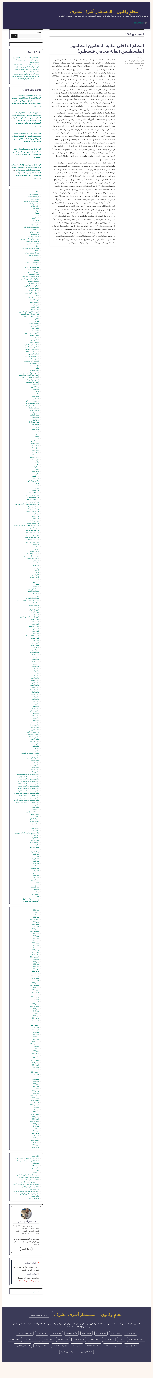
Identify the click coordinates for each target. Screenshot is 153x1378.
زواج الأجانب (35, 490)
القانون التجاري (34, 328)
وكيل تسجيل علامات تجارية (31, 901)
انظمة (37, 368)
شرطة (37, 546)
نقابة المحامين (35, 880)
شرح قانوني (35, 544)
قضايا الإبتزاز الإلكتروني (23, 1346)
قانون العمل (35, 624)
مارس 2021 (35, 940)
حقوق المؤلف (35, 445)
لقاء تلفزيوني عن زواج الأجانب (30, 1182)
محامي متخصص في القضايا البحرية (28, 779)
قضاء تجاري (35, 647)
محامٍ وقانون (35, 746)
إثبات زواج (36, 220)
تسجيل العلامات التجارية (136, 1339)
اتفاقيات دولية (35, 225)
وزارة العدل (35, 889)
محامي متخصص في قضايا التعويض (28, 798)
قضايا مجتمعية (35, 661)
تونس (37, 427)
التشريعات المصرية (33, 281)
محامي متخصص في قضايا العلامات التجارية (26, 800)
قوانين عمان (35, 708)
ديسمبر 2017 (35, 1025)
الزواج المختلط (34, 309)
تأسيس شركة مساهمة (32, 382)
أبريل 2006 (36, 1131)
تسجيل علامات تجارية (32, 403)
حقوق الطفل (35, 443)
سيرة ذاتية (36, 1172)
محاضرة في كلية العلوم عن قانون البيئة (27, 1194)
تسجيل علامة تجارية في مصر (30, 406)
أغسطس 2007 (34, 1105)
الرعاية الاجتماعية (34, 302)
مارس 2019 (35, 990)
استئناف (36, 251)
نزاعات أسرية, (35, 852)
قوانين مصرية (35, 723)
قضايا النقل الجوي (86, 1352)
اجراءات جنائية (34, 234)
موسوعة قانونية (34, 847)
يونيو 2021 (36, 936)
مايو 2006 (36, 1128)
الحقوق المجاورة (34, 290)
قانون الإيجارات (34, 619)
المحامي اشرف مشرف (32, 349)
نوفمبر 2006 (35, 1117)
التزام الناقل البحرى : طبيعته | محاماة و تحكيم (27, 149)
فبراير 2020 (35, 971)
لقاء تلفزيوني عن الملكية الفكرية (29, 1180)
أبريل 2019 (36, 987)
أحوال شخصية (35, 211)
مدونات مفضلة (34, 814)
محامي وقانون (48, 1339)
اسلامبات (36, 258)
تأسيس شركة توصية (33, 380)
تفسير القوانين (34, 415)
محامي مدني (35, 805)
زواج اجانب (36, 488)
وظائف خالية (35, 894)
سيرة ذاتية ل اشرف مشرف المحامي (28, 1175)
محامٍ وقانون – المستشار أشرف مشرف (104, 11)
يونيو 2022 (36, 922)
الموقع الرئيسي (109, 1339)
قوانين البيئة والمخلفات (60, 1346)
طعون (37, 572)
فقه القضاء (36, 603)
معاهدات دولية (35, 828)
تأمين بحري (35, 384)
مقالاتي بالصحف (34, 831)
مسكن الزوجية (34, 824)
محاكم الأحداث (34, 739)
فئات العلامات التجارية (32, 598)
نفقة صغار (36, 873)
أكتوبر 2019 (35, 980)
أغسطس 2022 (34, 919)
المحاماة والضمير (15, 1339)
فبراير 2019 (35, 992)
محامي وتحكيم (94, 1339)
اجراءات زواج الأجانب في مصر (30, 239)
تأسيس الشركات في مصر (31, 373)
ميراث (37, 849)
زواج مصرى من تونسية (32, 530)
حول (38, 1170)
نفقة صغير (36, 875)
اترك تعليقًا (140, 68)
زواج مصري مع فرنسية (32, 535)
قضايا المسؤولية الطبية (68, 1352)
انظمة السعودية (34, 370)
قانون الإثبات (35, 615)
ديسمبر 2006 (35, 1114)
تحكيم (37, 394)
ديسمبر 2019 (35, 976)
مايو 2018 (36, 1013)
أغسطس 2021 (34, 931)
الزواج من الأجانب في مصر (31, 316)
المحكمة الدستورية (33, 354)
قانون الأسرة (35, 612)
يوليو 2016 (36, 1046)
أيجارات (37, 215)
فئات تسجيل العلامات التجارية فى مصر (27, 600)
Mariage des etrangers (31, 201)
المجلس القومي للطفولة (31, 344)
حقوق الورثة (35, 450)
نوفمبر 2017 (35, 1027)
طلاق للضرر (35, 575)
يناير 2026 (36, 910)
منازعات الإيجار (34, 840)
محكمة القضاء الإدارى (32, 812)
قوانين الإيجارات (63, 1339)
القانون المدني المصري (32, 333)
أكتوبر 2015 (35, 1065)
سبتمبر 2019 (35, 983)
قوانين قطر (35, 713)
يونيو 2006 (36, 1126)
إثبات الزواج (35, 218)
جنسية (37, 436)
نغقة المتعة (36, 854)
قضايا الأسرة (35, 650)
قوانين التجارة (35, 680)
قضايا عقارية (35, 659)
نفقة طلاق (36, 878)
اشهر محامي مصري (33, 269)
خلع (38, 464)
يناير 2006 (36, 1138)
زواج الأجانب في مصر (32, 495)
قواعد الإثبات (35, 669)
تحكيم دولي (35, 396)
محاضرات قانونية (34, 737)
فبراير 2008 (35, 1098)
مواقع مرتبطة (35, 1196)
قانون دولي (35, 640)
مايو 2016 (36, 1048)
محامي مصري (77, 1346)
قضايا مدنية (35, 664)
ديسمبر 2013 (35, 1088)
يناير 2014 (36, 1086)
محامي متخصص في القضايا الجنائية (28, 784)
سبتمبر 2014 (35, 1079)
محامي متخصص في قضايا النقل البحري (27, 802)
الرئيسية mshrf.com (93, 1346)
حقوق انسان (35, 453)
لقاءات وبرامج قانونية (32, 732)
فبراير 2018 (35, 1020)
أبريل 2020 (36, 966)
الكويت (37, 337)
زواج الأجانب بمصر (33, 492)
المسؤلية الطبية (34, 359)
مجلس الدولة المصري (32, 734)
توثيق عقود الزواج (33, 422)
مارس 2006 (35, 1133)
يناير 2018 (36, 1023)
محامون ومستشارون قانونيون (30, 753)
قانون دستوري (35, 638)
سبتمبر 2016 (35, 1041)
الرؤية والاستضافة (34, 300)
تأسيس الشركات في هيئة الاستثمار (28, 375)
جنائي (37, 434)
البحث (39, 32)
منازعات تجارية (34, 842)
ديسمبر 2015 (35, 1060)
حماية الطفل (35, 455)
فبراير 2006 (35, 1135)
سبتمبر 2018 (35, 1004)
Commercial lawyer (33, 194)
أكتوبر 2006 (35, 1119)
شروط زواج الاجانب (33, 558)
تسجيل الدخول (36, 1292)
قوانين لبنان (35, 715)
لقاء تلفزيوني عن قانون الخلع (30, 1187)
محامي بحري (35, 767)
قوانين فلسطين (130, 60)
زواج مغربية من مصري (32, 542)
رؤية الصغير (35, 478)
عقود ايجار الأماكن (33, 591)
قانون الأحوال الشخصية (32, 610)
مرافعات (36, 816)
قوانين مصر (35, 720)
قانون (142, 60)
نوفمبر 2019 (35, 978)
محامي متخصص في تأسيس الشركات (28, 791)
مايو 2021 (36, 938)
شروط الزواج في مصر (32, 553)
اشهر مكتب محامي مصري (31, 272)
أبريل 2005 (36, 1142)
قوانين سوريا (35, 706)
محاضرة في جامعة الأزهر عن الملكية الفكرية (26, 1191)
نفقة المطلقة (35, 868)
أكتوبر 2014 (35, 1077)
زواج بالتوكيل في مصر (32, 511)
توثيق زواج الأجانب (33, 1165)
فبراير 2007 (35, 1110)
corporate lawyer (33, 197)
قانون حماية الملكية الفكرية (31, 636)
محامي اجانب (35, 760)
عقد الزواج (36, 582)
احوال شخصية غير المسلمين (30, 248)
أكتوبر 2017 (35, 1030)
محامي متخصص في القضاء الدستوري (28, 774)
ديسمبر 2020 (35, 948)
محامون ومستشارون (32, 1339)
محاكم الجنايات (34, 741)
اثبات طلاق (36, 229)
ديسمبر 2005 (35, 1140)
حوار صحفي (35, 1168)
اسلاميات (36, 260)
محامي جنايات (35, 769)
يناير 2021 (36, 945)
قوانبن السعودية (34, 671)
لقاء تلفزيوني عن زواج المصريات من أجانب (26, 1184)
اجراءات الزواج (34, 232)
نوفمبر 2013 (35, 1091)
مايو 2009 (36, 1093)
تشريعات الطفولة (34, 408)
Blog (37, 192)
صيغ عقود (36, 568)
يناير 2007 (36, 1112)
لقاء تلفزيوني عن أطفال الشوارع (29, 1177)
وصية (37, 892)
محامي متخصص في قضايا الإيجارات (28, 795)
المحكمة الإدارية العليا (32, 352)
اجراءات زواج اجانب (33, 236)
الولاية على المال (34, 366)
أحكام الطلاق (35, 206)
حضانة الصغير (35, 441)
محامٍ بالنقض (35, 744)
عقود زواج (36, 593)
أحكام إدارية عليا (34, 204)
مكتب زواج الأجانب (33, 835)
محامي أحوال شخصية (32, 758)
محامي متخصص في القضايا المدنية (28, 786)
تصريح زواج (35, 413)
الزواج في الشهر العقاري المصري (29, 312)
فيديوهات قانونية (34, 605)
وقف (38, 896)
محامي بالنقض (34, 765)
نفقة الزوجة (35, 859)
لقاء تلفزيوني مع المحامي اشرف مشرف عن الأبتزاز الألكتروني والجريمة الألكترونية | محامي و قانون (26, 98)
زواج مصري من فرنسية (32, 537)
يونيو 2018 (36, 1011)
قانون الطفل (35, 622)
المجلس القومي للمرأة (32, 347)
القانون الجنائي (130, 1333)
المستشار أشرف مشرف (31, 361)
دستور (37, 469)
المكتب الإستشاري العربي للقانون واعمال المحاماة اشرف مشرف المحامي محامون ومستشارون (26, 103)
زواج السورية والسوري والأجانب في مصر (27, 504)
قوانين (138, 60)
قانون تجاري (35, 631)
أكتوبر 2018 (35, 1002)
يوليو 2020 (36, 959)
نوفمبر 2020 (35, 950)
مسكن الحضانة (34, 821)
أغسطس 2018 (34, 1006)
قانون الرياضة (86, 1333)
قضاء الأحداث (35, 645)
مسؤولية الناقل (34, 819)
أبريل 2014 (36, 1084)
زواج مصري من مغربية (32, 539)
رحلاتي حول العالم (33, 481)
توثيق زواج (36, 420)
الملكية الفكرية (34, 363)
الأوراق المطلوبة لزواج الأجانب (30, 276)
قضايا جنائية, (35, 657)
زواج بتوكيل (35, 514)
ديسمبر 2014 (35, 1072)
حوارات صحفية (34, 460)
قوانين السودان (34, 685)
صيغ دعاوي (36, 565)
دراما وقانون (35, 467)
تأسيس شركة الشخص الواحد (30, 377)
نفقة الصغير (35, 861)
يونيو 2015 (36, 1067)
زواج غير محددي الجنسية (32, 521)
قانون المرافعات (34, 626)
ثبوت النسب (35, 429)
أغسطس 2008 (34, 1095)
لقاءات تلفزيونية (34, 730)
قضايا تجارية (35, 654)
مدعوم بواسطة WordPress (38, 1315)
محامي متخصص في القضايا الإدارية (28, 777)
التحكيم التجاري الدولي (25, 1333)
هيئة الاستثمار (35, 887)
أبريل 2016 (36, 1051)
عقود (37, 584)
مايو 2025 (36, 912)
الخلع (37, 295)
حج (38, 438)
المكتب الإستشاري (131, 1346)
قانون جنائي (35, 633)
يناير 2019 (36, 994)
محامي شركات (34, 772)
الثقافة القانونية (34, 288)
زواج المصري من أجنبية (32, 507)
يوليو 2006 (36, 1124)
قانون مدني (35, 643)
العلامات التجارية (34, 323)
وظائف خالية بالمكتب (33, 1198)
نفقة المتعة (35, 866)
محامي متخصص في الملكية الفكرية (28, 788)
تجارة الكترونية (34, 387)
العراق (37, 321)
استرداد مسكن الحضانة (32, 253)
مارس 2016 (35, 1053)
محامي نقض (35, 807)
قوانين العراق (35, 692)
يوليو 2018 (36, 1009)
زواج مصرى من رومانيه (32, 532)
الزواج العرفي (35, 307)
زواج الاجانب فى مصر (32, 502)
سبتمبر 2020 (35, 955)
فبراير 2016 (35, 1056)
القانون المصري (34, 335)
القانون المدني (34, 330)
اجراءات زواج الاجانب (32, 241)
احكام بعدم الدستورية (32, 244)
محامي (131, 63)
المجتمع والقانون (34, 342)
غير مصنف (36, 596)
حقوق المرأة (35, 448)
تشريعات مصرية (34, 410)
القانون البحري (34, 326)
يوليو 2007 (36, 1107)
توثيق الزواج (35, 417)
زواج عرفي (36, 518)
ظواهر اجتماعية (34, 577)
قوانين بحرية (35, 701)
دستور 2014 (35, 471)
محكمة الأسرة (35, 809)
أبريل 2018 (36, 1016)
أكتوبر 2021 (35, 926)
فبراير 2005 (35, 1147)
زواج (38, 485)
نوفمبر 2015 (35, 1063)
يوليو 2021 (36, 933)
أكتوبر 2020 (35, 952)
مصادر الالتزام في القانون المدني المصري (26, 74)
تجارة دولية (36, 389)
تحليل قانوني (35, 399)
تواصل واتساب (26, 1249)
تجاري (37, 391)
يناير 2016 (36, 1058)
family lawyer (35, 199)
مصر (38, 826)
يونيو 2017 (36, 1034)
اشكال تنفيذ (35, 265)
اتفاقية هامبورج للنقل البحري (30, 227)
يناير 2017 (36, 1039)
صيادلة (37, 563)
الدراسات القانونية (33, 298)
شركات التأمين (34, 551)
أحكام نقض (35, 208)
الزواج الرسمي (34, 305)
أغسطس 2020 (34, 957)
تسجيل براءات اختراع (32, 401)
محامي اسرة (35, 762)
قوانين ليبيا (36, 718)
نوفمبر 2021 (35, 924)
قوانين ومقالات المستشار (112, 1346)
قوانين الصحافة (34, 690)
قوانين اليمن (35, 699)
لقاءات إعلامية (35, 727)
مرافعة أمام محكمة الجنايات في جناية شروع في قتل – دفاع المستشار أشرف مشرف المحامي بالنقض (26, 59)
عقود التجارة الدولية (33, 589)
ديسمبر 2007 (35, 1100)
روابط (37, 483)
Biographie (35, 1156)
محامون (136, 63)
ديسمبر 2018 (35, 997)
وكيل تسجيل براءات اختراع (31, 899)
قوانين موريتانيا (34, 725)
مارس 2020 (35, 969)
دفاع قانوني (35, 476)
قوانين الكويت (35, 694)
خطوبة (37, 462)
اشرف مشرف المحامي (32, 262)
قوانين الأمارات (34, 676)
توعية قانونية (35, 424)
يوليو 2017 (36, 1032)
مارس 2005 (35, 1145)
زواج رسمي (35, 516)
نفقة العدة (36, 863)
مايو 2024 (36, 915)
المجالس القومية (34, 340)
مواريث (37, 845)
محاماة (142, 63)
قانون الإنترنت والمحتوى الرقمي (29, 617)
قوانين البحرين (34, 678)
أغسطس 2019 (34, 985)
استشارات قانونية (34, 255)
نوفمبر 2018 (35, 999)
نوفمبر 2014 (35, 1074)
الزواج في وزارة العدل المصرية (30, 314)
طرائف (37, 570)
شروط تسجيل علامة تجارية (31, 556)
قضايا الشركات (34, 652)
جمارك (37, 431)
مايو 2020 (36, 964)
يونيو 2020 (36, 962)
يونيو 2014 (36, 1081)
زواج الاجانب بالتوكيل (33, 499)
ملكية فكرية (35, 838)
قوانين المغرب (34, 697)
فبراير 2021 (35, 943)
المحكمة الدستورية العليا (32, 356)
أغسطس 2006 (34, 1121)
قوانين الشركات (34, 687)
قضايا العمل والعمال (41, 1346)
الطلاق (37, 319)
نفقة (38, 856)
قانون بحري (35, 629)
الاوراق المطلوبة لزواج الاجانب (30, 279)
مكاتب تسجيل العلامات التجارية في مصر (27, 833)
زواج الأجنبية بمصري (33, 497)
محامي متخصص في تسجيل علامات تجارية (26, 793)
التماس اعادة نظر (33, 283)
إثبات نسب (36, 222)
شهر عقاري (35, 561)
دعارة (37, 474)
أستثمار (37, 213)
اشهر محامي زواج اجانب (32, 267)
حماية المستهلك (34, 457)
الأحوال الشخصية (34, 274)
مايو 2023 (36, 917)
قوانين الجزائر (35, 683)
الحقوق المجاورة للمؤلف (31, 293)
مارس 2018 (35, 1018)
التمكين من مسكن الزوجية (31, 286)
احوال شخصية (35, 246)
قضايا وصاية (35, 666)
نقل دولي (36, 885)
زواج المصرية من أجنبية (32, 509)
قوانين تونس (35, 704)
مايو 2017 (36, 1037)
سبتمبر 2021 (35, 929)
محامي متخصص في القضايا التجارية (28, 781)
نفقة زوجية (36, 870)
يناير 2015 (36, 1070)
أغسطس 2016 (34, 1044)
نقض (37, 882)
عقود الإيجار (35, 586)
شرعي (37, 549)
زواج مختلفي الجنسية (33, 523)
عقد (38, 579)
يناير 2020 (36, 973)
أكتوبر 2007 (35, 1102)
